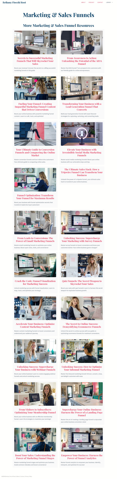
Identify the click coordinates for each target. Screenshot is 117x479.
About (83, 2)
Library (108, 2)
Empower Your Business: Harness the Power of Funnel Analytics (82, 457)
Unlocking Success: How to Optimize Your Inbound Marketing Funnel (82, 368)
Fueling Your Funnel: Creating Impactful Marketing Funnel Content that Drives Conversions (35, 106)
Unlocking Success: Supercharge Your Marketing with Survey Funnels (82, 240)
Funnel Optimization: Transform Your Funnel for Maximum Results (35, 197)
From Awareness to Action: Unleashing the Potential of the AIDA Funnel (82, 60)
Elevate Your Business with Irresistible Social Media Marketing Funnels (81, 152)
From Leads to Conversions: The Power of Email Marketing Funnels (35, 240)
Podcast (91, 2)
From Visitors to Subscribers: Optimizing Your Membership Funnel (35, 411)
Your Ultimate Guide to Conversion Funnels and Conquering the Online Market (35, 152)
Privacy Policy (28, 476)
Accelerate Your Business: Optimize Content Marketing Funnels (35, 325)
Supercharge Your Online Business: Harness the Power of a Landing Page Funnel (82, 412)
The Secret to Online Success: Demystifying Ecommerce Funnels (82, 325)
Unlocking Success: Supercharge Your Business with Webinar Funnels (35, 368)
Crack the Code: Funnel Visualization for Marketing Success (35, 282)
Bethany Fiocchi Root (14, 2)
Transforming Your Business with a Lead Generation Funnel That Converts (81, 106)
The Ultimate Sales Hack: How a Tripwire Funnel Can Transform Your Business (82, 172)
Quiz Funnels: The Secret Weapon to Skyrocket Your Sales (82, 282)
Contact (100, 2)
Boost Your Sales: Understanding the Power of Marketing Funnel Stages (35, 457)
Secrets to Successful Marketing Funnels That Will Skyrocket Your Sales (35, 60)
